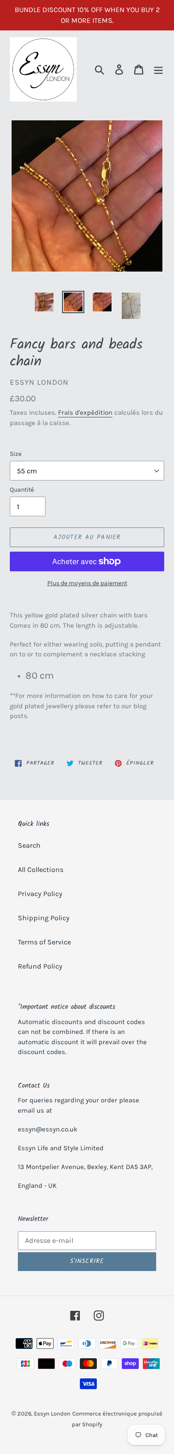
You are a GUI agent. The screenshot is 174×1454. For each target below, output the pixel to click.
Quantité (22, 489)
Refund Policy (40, 966)
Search (29, 845)
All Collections (40, 869)
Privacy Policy (40, 893)
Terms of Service (44, 942)
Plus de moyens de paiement (87, 583)
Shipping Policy (44, 918)
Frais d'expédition (85, 412)
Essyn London (52, 1413)
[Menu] (158, 70)
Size (15, 454)
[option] (44, 302)
